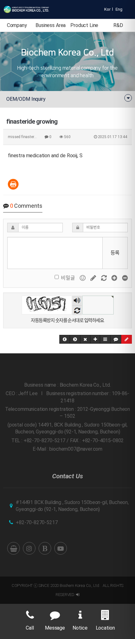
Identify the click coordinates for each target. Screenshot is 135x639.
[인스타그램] (29, 548)
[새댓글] (93, 278)
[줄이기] (125, 278)
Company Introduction (16, 27)
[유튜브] (60, 548)
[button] (64, 339)
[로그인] (77, 594)
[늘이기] (114, 278)
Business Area (50, 25)
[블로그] (45, 548)
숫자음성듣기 (77, 301)
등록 (115, 253)
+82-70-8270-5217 (36, 522)
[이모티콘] (83, 278)
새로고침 (77, 310)
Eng (119, 9)
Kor (107, 9)
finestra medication (29, 155)
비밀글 (68, 278)
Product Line (84, 25)
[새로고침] (104, 278)
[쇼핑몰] (13, 548)
